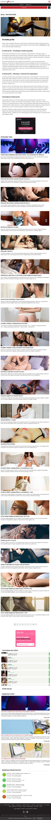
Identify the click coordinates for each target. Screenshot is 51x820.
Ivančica (10, 655)
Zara (9, 662)
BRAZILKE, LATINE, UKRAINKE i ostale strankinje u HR (18, 773)
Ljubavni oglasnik (4, 11)
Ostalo (40, 806)
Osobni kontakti (6, 804)
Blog (9, 11)
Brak (10, 806)
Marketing (35, 808)
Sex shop (36, 806)
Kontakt (23, 808)
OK (34, 818)
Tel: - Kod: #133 (12, 653)
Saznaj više (40, 818)
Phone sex (19, 806)
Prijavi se (22, 4)
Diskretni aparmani (26, 804)
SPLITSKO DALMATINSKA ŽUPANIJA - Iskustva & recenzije (19, 795)
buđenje (31, 78)
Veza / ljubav (46, 804)
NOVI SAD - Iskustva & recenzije (14, 778)
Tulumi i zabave (30, 806)
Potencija (33, 804)
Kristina (9, 684)
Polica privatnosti (28, 808)
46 (33, 624)
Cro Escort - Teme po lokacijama (14, 776)
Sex (1, 804)
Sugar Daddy (18, 804)
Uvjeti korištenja (17, 808)
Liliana (9, 676)
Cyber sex (14, 806)
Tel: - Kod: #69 (12, 681)
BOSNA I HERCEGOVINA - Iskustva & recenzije (17, 790)
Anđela (9, 669)
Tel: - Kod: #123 (12, 667)
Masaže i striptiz (39, 804)
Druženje (13, 804)
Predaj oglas (23, 7)
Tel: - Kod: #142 (12, 674)
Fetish (24, 806)
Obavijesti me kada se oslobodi (16, 682)
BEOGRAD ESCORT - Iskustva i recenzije (15, 784)
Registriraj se (28, 4)
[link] (25, 638)
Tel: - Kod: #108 (12, 660)
